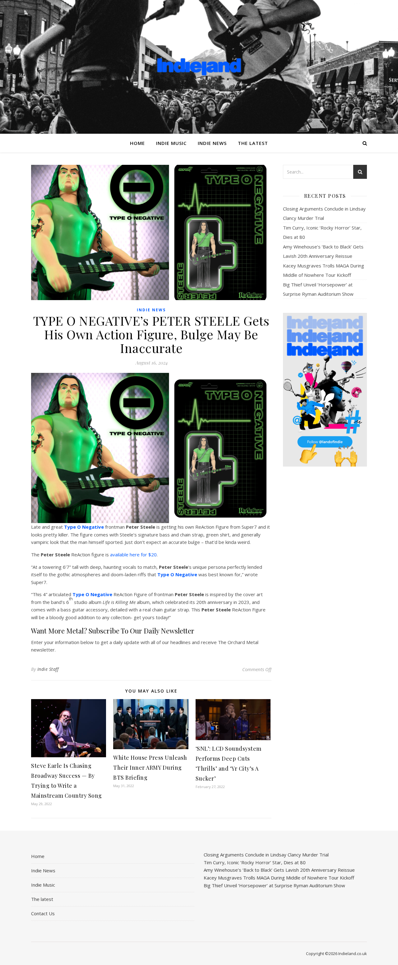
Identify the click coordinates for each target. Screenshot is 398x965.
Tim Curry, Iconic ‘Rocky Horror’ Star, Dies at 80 (255, 862)
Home (137, 143)
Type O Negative (84, 527)
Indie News (212, 143)
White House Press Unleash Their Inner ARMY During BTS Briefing (150, 767)
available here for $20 (133, 554)
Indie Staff (48, 669)
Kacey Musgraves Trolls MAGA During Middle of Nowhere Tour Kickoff (279, 878)
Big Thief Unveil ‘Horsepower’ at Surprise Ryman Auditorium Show (274, 885)
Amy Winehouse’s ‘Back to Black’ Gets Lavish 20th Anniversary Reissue (279, 870)
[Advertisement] (325, 569)
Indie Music (171, 143)
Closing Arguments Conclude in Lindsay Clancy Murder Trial (266, 854)
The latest (253, 143)
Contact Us (43, 913)
